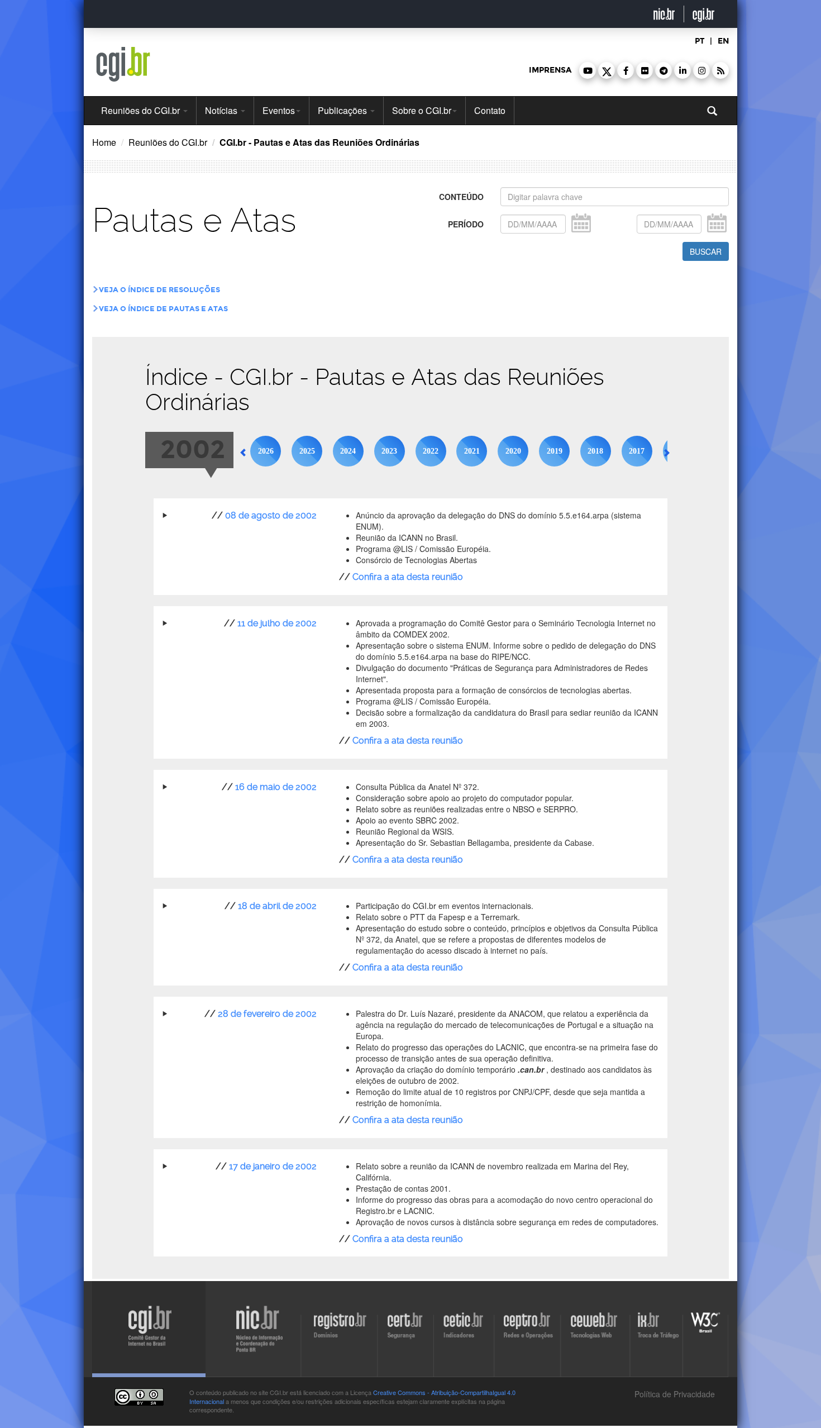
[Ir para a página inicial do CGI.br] (123, 64)
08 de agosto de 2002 (271, 515)
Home (104, 142)
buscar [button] (706, 251)
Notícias (222, 110)
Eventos (278, 110)
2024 (348, 451)
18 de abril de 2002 (277, 906)
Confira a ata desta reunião (407, 577)
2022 (430, 451)
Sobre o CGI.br (421, 110)
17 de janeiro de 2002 (273, 1166)
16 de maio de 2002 (276, 787)
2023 (389, 451)
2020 (513, 451)
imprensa (550, 70)
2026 (266, 451)
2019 (554, 451)
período (466, 224)
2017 (637, 451)
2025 (307, 451)
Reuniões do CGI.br (141, 110)
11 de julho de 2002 (277, 623)
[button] (587, 70)
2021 (472, 451)
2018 (595, 451)
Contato (489, 110)
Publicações (343, 110)
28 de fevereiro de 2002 (267, 1013)
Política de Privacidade (673, 1394)
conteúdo (461, 196)
